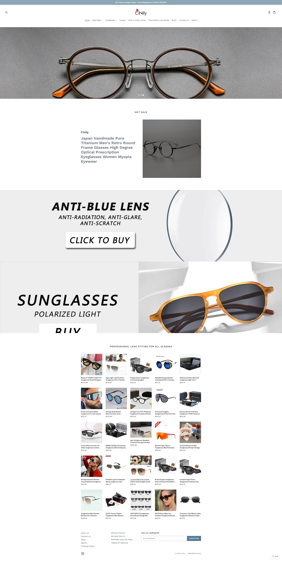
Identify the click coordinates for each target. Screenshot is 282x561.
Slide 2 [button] (141, 95)
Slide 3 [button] (143, 95)
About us (85, 533)
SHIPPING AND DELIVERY (122, 540)
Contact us (85, 536)
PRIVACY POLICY (118, 533)
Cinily (183, 553)
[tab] (138, 95)
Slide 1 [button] (138, 95)
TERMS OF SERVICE (119, 543)
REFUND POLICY (118, 536)
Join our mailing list (150, 533)
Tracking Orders (88, 546)
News (83, 540)
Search (84, 543)
